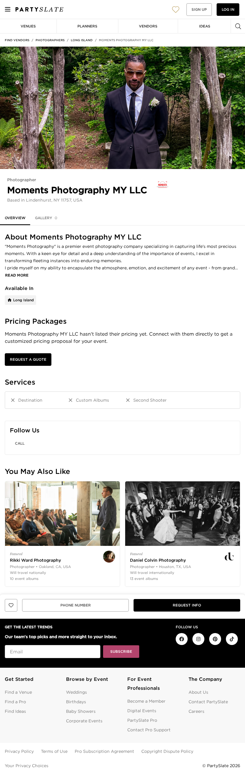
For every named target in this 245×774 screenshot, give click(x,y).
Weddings (76, 692)
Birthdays (76, 701)
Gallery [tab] (46, 218)
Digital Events (141, 710)
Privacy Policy (19, 751)
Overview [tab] (15, 218)
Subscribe (121, 651)
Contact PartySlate (208, 701)
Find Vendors (17, 40)
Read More (17, 275)
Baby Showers (81, 711)
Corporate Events (84, 720)
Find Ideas (15, 711)
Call (19, 443)
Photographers (50, 40)
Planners (87, 26)
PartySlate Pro (142, 720)
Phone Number (75, 605)
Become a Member (146, 701)
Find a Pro (15, 701)
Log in (228, 9)
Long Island (82, 40)
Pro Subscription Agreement (104, 751)
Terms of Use (54, 751)
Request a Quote (28, 359)
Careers (196, 711)
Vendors (148, 26)
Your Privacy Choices (26, 765)
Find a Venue (18, 692)
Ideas (204, 26)
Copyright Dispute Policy (167, 751)
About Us (198, 692)
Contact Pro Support (149, 729)
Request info (187, 605)
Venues (28, 26)
